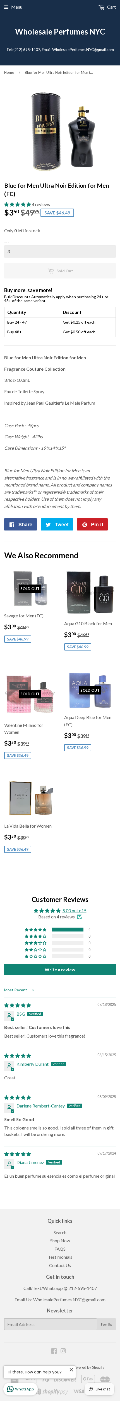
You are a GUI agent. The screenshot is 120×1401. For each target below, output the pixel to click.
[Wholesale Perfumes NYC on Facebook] (54, 1351)
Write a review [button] (60, 969)
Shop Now (60, 1240)
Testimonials (60, 1257)
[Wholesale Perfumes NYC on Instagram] (63, 1351)
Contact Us (60, 1265)
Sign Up (106, 1324)
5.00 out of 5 (75, 910)
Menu (16, 6)
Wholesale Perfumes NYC (60, 31)
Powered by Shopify (87, 1367)
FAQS (60, 1248)
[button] (18, 204)
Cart (111, 6)
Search (60, 1232)
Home (9, 72)
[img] (17, 1005)
